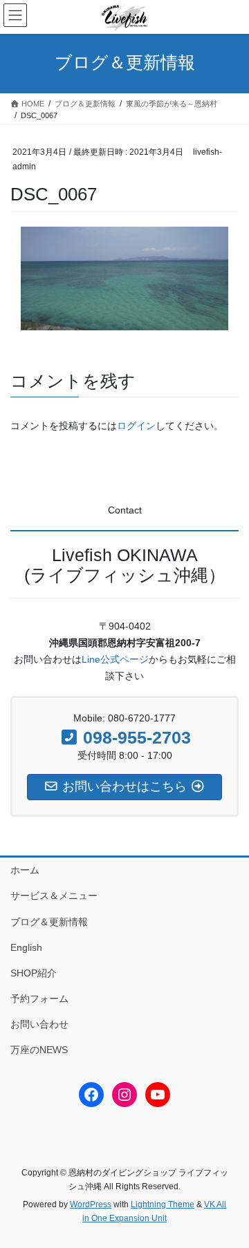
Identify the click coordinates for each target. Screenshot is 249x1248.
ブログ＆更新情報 (49, 921)
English (26, 947)
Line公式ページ (115, 659)
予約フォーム (39, 998)
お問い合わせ (39, 1024)
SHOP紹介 (33, 972)
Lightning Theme (162, 1204)
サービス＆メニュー (54, 895)
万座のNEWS (39, 1049)
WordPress (90, 1204)
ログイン (136, 425)
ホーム (24, 870)
